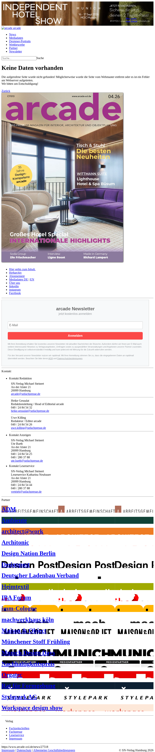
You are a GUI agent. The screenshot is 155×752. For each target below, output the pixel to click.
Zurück (6, 90)
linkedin (14, 286)
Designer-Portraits (20, 41)
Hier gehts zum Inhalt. (22, 269)
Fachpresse (15, 731)
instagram (15, 289)
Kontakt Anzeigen (20, 435)
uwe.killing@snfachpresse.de (28, 427)
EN (32, 279)
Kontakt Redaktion (20, 378)
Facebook (15, 293)
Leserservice (16, 735)
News (12, 34)
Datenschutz (24, 750)
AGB (50, 358)
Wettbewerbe (17, 44)
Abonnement (17, 276)
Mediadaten (16, 37)
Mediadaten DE (18, 279)
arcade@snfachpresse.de (25, 393)
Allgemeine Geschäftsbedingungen (54, 750)
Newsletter (15, 51)
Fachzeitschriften (19, 728)
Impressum (15, 738)
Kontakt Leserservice (21, 466)
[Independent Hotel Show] (77, 24)
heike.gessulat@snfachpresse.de (30, 410)
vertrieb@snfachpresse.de (26, 491)
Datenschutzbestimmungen (69, 358)
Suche (40, 58)
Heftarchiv (15, 272)
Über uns (14, 282)
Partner (13, 48)
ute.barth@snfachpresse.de (27, 460)
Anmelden (75, 335)
